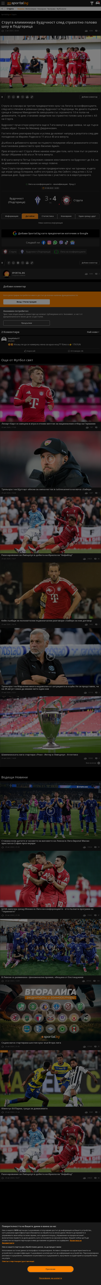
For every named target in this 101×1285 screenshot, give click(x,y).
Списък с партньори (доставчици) (18, 1261)
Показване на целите (50, 1278)
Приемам (50, 1269)
